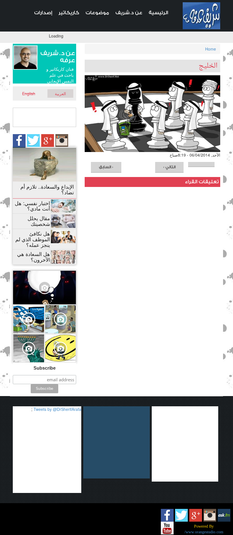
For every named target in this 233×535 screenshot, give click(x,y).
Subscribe (45, 368)
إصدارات (43, 12)
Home (210, 49)
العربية (60, 93)
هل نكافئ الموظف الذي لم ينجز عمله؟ (32, 239)
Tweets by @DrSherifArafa (57, 409)
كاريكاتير (69, 12)
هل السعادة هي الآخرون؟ (33, 256)
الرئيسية (158, 12)
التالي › (169, 167)
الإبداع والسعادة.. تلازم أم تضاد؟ (47, 189)
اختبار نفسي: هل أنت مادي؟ (32, 205)
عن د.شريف (128, 12)
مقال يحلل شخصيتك (39, 220)
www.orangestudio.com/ (203, 532)
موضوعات (97, 12)
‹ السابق (106, 167)
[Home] (201, 15)
